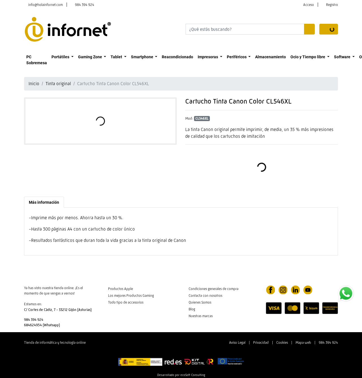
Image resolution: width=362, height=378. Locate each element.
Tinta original (58, 83)
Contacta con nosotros (205, 295)
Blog (192, 309)
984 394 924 (84, 5)
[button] (62, 56)
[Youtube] (307, 289)
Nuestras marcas (201, 316)
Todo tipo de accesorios (125, 302)
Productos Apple (120, 289)
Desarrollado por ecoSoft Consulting (181, 375)
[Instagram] (282, 289)
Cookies (282, 342)
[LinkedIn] (295, 289)
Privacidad (261, 342)
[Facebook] (270, 289)
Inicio (34, 83)
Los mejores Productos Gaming (131, 295)
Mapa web (303, 342)
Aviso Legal (237, 342)
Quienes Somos (200, 302)
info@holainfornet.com (45, 5)
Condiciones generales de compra (213, 289)
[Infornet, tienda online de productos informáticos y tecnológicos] (68, 28)
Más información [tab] (44, 202)
